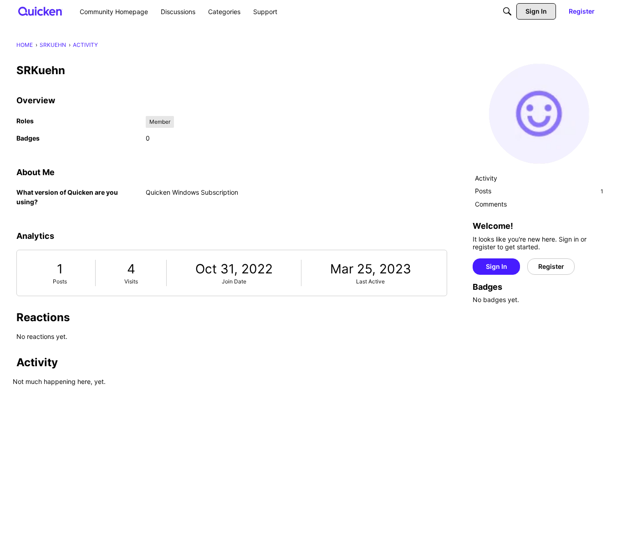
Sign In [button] (496, 266)
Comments (491, 204)
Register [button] (551, 266)
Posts (60, 281)
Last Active (370, 281)
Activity (486, 178)
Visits (131, 281)
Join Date (234, 281)
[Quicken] (40, 11)
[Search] (507, 11)
